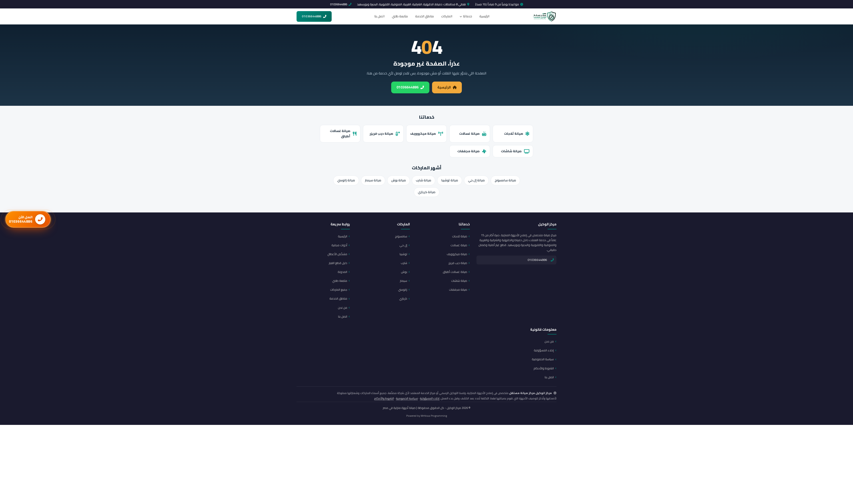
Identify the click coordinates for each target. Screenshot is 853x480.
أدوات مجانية (339, 245)
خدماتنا (467, 16)
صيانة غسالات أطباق (340, 133)
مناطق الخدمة (424, 16)
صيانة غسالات (469, 133)
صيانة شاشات (511, 151)
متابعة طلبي (400, 16)
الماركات (446, 16)
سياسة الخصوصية (543, 359)
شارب (404, 263)
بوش (404, 271)
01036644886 (338, 4)
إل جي (403, 245)
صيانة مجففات (468, 151)
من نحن (342, 307)
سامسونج (401, 236)
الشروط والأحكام (544, 368)
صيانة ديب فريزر (381, 133)
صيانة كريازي (426, 192)
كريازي (403, 298)
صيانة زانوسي (346, 180)
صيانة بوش (398, 180)
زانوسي (402, 289)
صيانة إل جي (476, 180)
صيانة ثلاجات (513, 133)
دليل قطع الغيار (338, 263)
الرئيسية (484, 16)
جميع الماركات (338, 289)
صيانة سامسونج (505, 180)
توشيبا (403, 254)
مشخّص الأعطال (337, 254)
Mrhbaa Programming (434, 415)
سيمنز (403, 280)
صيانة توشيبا (449, 180)
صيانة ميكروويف (423, 133)
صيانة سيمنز (373, 180)
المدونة (342, 271)
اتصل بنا (379, 16)
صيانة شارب (423, 180)
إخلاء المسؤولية (544, 350)
